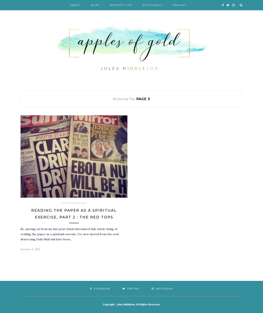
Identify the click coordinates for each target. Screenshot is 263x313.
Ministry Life (121, 5)
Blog (95, 5)
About (75, 5)
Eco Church (152, 5)
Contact (179, 5)
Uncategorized (74, 203)
